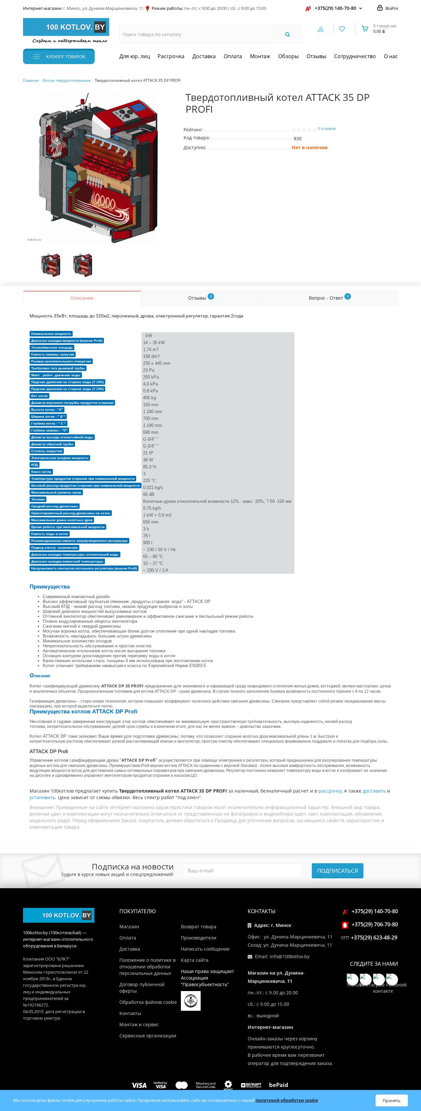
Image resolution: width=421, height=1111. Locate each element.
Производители (198, 938)
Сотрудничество (355, 56)
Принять (392, 1100)
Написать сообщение (205, 949)
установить (42, 797)
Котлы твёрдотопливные (67, 80)
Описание (81, 298)
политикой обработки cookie (287, 1100)
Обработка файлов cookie (148, 1002)
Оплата (233, 56)
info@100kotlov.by (290, 956)
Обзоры (288, 56)
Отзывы (316, 56)
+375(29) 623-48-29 (374, 937)
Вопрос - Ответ (329, 297)
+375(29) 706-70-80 (375, 924)
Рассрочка (171, 56)
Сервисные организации (147, 1035)
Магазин (129, 926)
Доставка (204, 56)
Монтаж (260, 56)
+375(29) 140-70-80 (335, 8)
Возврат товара (198, 926)
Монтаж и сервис (139, 1024)
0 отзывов (326, 128)
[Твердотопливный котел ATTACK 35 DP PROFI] (98, 168)
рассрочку (329, 791)
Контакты (130, 1013)
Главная (31, 80)
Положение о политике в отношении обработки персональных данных (147, 966)
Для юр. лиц (134, 56)
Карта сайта (195, 960)
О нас (391, 56)
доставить (374, 791)
